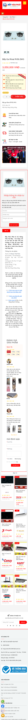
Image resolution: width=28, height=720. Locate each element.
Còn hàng (5, 92)
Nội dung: (9, 448)
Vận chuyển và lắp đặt (7, 716)
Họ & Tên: (9, 442)
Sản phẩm (12, 17)
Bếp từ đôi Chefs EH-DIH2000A (9, 690)
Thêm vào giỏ (19, 97)
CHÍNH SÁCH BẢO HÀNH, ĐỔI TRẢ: (10, 710)
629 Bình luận (14, 62)
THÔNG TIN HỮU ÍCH (6, 703)
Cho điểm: (10, 458)
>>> (7, 290)
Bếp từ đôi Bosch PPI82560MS (9, 687)
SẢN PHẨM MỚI (5, 679)
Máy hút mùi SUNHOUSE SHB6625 (5, 591)
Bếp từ (15, 473)
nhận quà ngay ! (14, 224)
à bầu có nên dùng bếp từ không (15, 301)
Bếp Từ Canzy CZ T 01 (7, 698)
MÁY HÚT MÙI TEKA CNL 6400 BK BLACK (21, 591)
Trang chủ (5, 17)
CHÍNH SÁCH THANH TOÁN (8, 713)
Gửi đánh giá (16, 465)
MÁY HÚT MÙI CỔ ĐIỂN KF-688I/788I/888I (20, 558)
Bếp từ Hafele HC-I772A (7, 684)
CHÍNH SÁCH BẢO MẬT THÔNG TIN (10, 707)
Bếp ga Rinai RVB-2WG (9, 19)
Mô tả (6, 230)
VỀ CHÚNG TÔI (5, 636)
